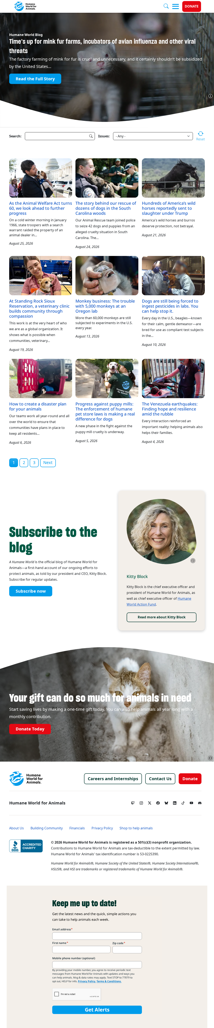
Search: (15, 136)
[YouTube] (191, 802)
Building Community (47, 828)
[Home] (26, 779)
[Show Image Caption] (210, 95)
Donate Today (30, 729)
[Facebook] (158, 802)
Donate (192, 6)
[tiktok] (183, 802)
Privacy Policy (102, 828)
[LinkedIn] (174, 802)
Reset (200, 139)
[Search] (167, 6)
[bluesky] (166, 802)
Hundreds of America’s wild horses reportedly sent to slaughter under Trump (168, 208)
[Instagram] (141, 802)
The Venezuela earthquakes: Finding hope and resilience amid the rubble (169, 409)
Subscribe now (31, 591)
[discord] (199, 802)
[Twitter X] (149, 802)
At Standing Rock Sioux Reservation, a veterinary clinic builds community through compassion (39, 309)
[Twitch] (133, 802)
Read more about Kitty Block (162, 617)
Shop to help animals (136, 828)
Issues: (104, 136)
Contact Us (160, 779)
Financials (77, 828)
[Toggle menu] (175, 6)
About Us (16, 828)
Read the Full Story (35, 79)
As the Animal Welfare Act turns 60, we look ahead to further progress (40, 208)
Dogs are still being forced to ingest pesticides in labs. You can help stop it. (170, 306)
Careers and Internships (113, 779)
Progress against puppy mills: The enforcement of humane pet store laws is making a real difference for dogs (105, 411)
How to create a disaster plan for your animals (37, 406)
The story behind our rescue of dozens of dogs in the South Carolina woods (105, 208)
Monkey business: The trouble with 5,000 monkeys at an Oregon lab (105, 306)
